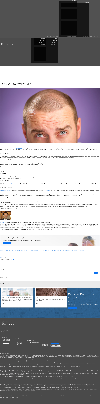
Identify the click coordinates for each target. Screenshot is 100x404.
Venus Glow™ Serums (53, 59)
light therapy (12, 183)
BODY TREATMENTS (42, 46)
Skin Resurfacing (42, 42)
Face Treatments (6, 339)
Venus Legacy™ (54, 42)
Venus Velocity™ (54, 44)
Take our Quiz (28, 61)
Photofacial (43, 38)
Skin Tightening (73, 30)
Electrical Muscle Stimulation (70, 24)
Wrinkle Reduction (42, 44)
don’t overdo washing (15, 163)
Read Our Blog (20, 343)
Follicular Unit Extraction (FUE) (6, 190)
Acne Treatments (42, 40)
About (60, 61)
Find (96, 272)
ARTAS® (55, 38)
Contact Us (19, 344)
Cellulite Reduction (72, 28)
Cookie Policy (45, 345)
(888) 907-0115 (11, 351)
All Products (54, 61)
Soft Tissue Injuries (42, 59)
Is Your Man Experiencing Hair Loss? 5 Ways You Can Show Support (17, 297)
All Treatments (6, 343)
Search (2, 269)
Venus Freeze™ (85, 28)
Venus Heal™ (86, 26)
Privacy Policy (45, 344)
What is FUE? (39, 297)
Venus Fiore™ (54, 46)
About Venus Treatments (22, 340)
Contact (67, 61)
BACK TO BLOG (3, 257)
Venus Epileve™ (85, 32)
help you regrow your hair (10, 150)
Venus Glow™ (85, 30)
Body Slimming (73, 26)
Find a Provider (21, 61)
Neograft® (55, 40)
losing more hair (19, 148)
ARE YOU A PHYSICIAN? (56, 345)
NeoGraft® (48, 190)
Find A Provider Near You (34, 342)
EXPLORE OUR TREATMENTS (41, 61)
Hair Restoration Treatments (8, 341)
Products (87, 2)
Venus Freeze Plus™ (84, 24)
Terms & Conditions (46, 346)
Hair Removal (73, 32)
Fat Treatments (42, 48)
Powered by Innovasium (5, 400)
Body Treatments (6, 340)
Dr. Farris (2, 222)
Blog (63, 61)
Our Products (19, 342)
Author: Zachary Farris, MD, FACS (6, 145)
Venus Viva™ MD (54, 48)
